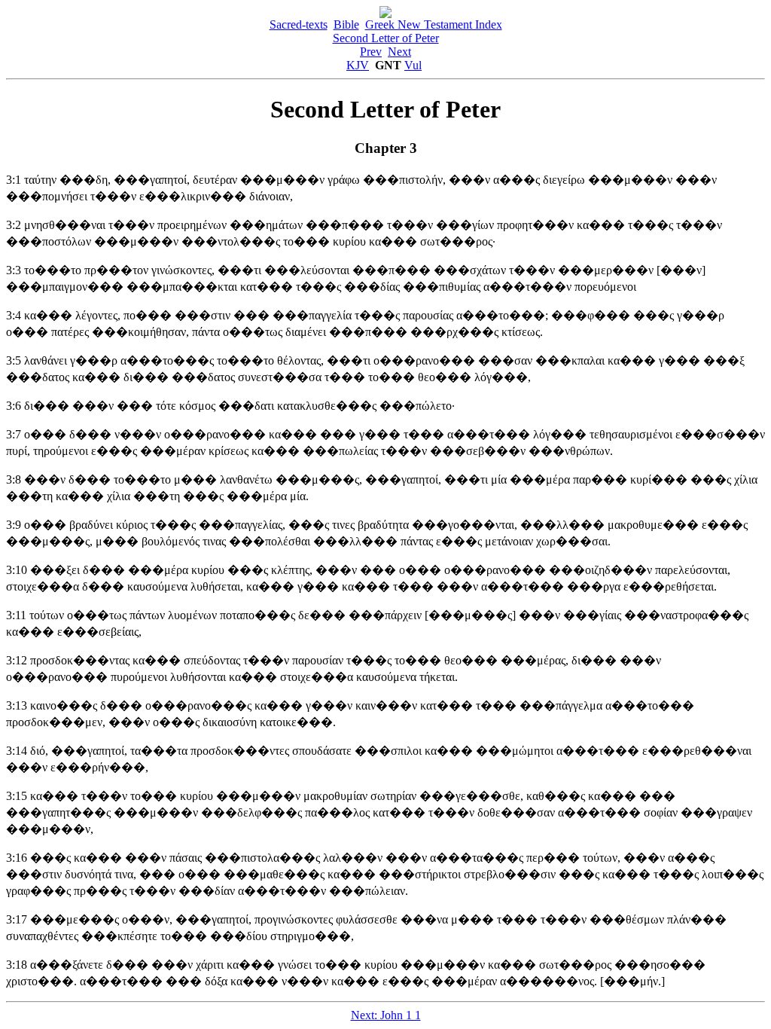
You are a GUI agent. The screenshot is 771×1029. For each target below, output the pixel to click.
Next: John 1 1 (386, 1015)
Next (399, 51)
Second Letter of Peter (386, 38)
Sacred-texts (299, 24)
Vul (413, 65)
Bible (346, 24)
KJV (357, 65)
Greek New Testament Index (433, 24)
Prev (371, 51)
